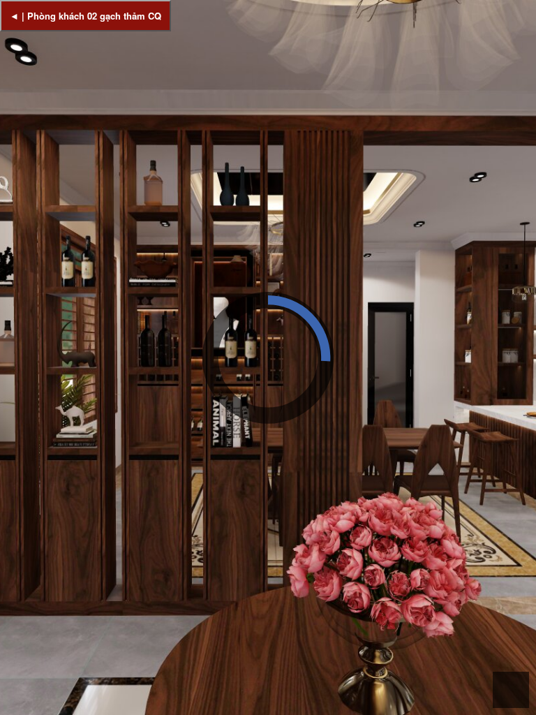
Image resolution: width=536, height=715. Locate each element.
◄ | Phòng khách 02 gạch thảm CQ (85, 15)
